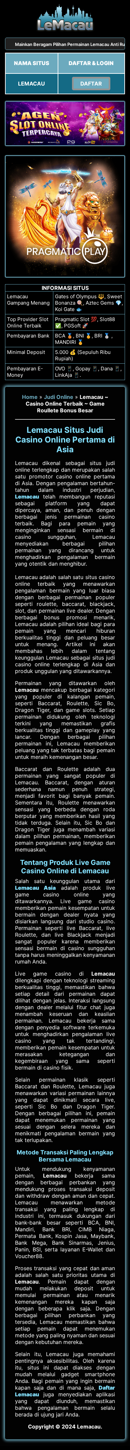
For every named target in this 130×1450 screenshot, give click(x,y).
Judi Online (58, 397)
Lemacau (27, 496)
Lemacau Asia (35, 887)
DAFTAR (91, 83)
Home (30, 397)
